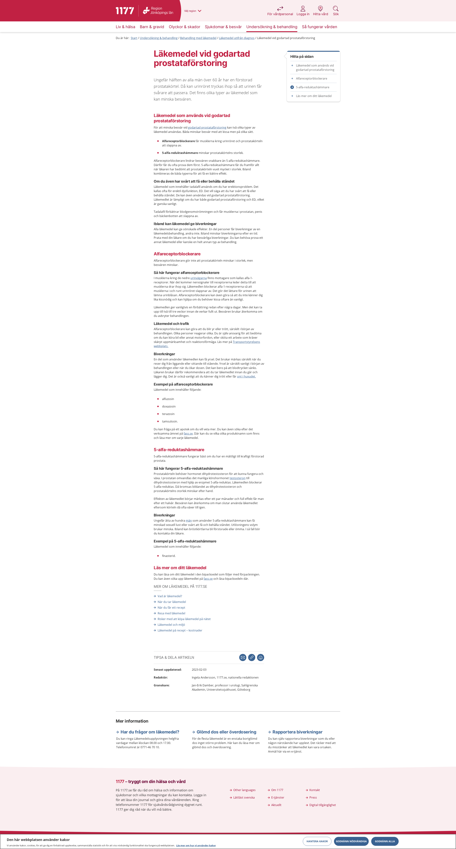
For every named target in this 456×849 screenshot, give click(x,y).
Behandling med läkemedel (198, 38)
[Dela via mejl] (242, 657)
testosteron (237, 478)
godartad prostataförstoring (207, 127)
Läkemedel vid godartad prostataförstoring (286, 38)
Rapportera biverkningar (297, 732)
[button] (260, 657)
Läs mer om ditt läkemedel (314, 96)
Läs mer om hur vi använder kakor (196, 845)
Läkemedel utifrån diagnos (237, 38)
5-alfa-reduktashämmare (312, 87)
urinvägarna (198, 278)
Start (134, 38)
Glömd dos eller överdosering (226, 732)
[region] (228, 841)
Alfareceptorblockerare (311, 78)
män (189, 520)
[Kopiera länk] (251, 657)
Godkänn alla (385, 841)
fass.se (188, 433)
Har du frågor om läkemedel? (150, 732)
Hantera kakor (317, 841)
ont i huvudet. (246, 376)
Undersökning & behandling (159, 38)
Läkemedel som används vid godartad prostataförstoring (315, 67)
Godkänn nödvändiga (351, 841)
